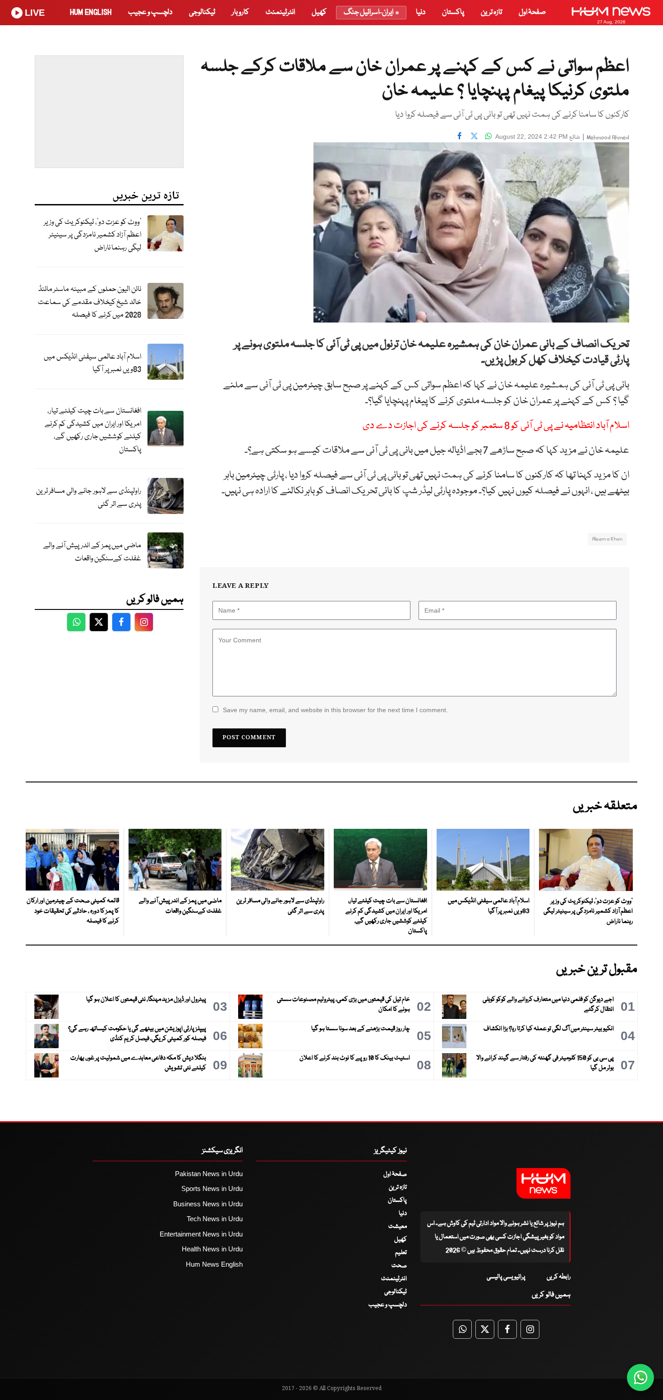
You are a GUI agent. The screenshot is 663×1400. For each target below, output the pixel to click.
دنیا (420, 12)
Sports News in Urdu (212, 1188)
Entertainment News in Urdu (201, 1234)
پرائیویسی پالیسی (506, 1277)
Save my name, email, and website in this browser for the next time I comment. (335, 710)
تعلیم (401, 1253)
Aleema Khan (607, 539)
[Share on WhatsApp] (488, 135)
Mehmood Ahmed (608, 137)
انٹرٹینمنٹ (280, 12)
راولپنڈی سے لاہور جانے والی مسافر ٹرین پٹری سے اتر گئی (88, 498)
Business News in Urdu (208, 1204)
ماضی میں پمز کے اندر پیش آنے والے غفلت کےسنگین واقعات (92, 552)
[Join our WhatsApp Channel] (640, 1377)
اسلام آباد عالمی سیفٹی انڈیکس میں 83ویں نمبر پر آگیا (92, 363)
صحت (399, 1266)
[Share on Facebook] (459, 135)
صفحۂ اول (532, 12)
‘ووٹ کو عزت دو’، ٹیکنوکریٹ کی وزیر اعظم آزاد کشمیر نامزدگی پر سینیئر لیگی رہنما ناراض (92, 235)
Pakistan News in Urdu (209, 1173)
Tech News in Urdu (215, 1219)
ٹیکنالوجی (202, 12)
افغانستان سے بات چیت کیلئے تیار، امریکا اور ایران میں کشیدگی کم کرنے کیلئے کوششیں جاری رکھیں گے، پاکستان (93, 430)
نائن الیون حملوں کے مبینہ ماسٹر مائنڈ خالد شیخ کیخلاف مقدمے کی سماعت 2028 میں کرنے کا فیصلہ (89, 302)
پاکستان (453, 12)
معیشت (397, 1227)
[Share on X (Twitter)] (474, 135)
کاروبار (240, 12)
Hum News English (214, 1264)
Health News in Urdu (212, 1249)
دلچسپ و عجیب (150, 12)
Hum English (90, 12)
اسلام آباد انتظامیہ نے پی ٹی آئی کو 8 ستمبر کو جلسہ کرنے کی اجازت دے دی (496, 425)
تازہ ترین (491, 12)
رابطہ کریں (559, 1277)
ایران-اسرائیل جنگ (368, 12)
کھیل (319, 12)
